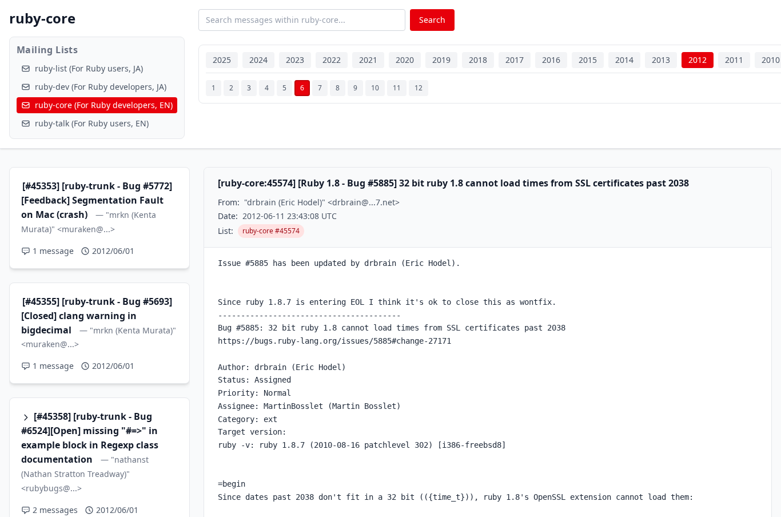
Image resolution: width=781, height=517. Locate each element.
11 (397, 88)
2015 (588, 59)
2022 (331, 59)
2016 (551, 59)
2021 (368, 59)
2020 (405, 59)
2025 (222, 59)
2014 (624, 59)
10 (375, 88)
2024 (258, 59)
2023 (295, 59)
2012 (697, 59)
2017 (514, 59)
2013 (661, 59)
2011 (734, 59)
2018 (478, 59)
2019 (441, 59)
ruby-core (42, 18)
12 (419, 88)
